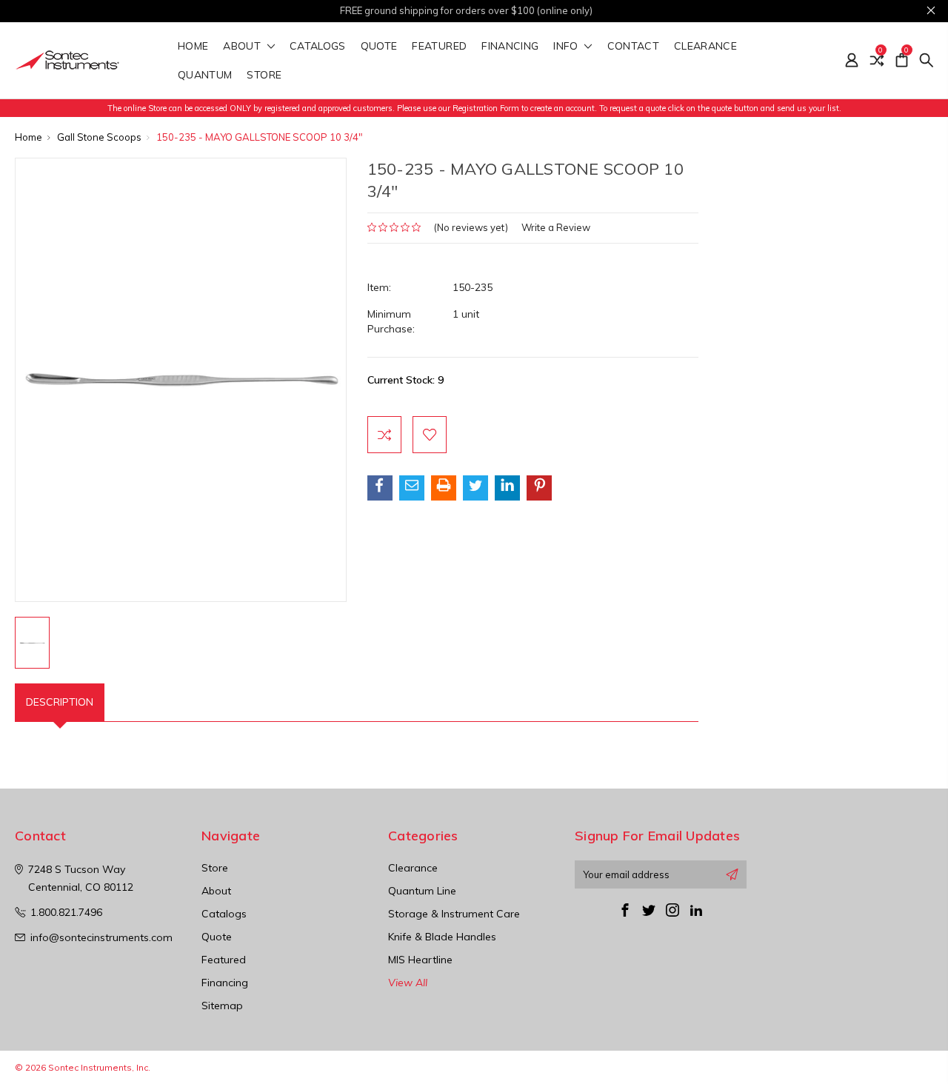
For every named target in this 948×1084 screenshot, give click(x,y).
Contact (633, 47)
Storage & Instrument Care (454, 913)
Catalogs (318, 47)
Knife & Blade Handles (442, 936)
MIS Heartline (420, 959)
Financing (509, 47)
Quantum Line (422, 890)
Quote (379, 47)
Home (193, 47)
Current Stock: (405, 380)
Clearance (705, 47)
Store (265, 75)
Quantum (205, 75)
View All (407, 982)
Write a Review (555, 227)
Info (567, 47)
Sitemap (222, 1005)
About (243, 47)
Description (59, 702)
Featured (439, 47)
